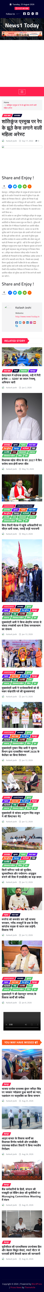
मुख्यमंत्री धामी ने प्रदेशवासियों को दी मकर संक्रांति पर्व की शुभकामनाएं (20, 689)
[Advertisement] (22, 63)
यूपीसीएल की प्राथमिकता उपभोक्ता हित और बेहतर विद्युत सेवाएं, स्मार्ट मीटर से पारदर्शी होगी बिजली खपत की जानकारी (21, 1250)
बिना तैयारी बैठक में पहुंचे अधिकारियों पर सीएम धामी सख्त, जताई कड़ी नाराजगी (22, 527)
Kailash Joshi (11, 141)
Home (6, 102)
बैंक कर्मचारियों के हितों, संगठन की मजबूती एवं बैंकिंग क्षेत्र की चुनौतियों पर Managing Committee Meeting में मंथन (21, 1194)
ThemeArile (30, 1287)
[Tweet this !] (15, 186)
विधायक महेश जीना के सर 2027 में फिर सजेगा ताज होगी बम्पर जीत (22, 462)
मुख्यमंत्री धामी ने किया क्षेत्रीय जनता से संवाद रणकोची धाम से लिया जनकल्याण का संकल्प (22, 626)
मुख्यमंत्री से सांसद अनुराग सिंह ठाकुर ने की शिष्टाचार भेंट (21, 814)
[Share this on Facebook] (10, 186)
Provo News (16, 1287)
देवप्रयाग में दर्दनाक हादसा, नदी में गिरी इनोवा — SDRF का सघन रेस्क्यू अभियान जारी (21, 379)
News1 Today (22, 25)
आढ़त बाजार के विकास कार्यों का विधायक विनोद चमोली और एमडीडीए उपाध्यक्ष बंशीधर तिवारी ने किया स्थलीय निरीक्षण (21, 1144)
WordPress (37, 1284)
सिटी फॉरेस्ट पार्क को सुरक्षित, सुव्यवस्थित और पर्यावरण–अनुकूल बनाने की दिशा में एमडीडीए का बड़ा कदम (21, 873)
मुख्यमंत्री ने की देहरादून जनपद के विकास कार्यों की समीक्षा (19, 995)
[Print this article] (25, 186)
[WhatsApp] (20, 186)
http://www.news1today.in (27, 316)
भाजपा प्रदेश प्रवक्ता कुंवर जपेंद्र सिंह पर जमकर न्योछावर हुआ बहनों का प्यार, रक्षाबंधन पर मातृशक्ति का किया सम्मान (21, 1092)
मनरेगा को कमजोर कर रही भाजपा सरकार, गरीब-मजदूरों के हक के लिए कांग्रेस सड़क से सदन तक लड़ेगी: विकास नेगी (20, 925)
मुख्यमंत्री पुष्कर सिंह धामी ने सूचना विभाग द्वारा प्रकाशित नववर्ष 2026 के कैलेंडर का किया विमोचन (20, 751)
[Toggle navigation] (22, 91)
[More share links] (30, 186)
